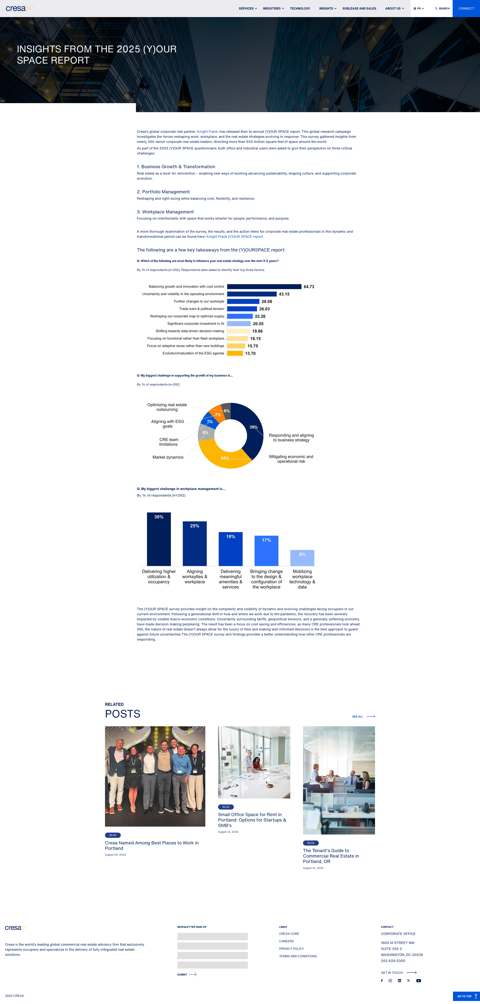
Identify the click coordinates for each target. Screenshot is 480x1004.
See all (358, 716)
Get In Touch (392, 972)
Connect (466, 8)
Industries (272, 8)
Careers (286, 941)
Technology (300, 8)
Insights (326, 8)
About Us (393, 8)
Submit (182, 974)
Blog (113, 835)
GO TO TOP (465, 996)
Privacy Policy (291, 948)
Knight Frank (207, 131)
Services (246, 8)
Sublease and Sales (359, 8)
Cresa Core (289, 933)
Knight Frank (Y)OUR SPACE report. (235, 236)
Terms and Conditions (298, 956)
